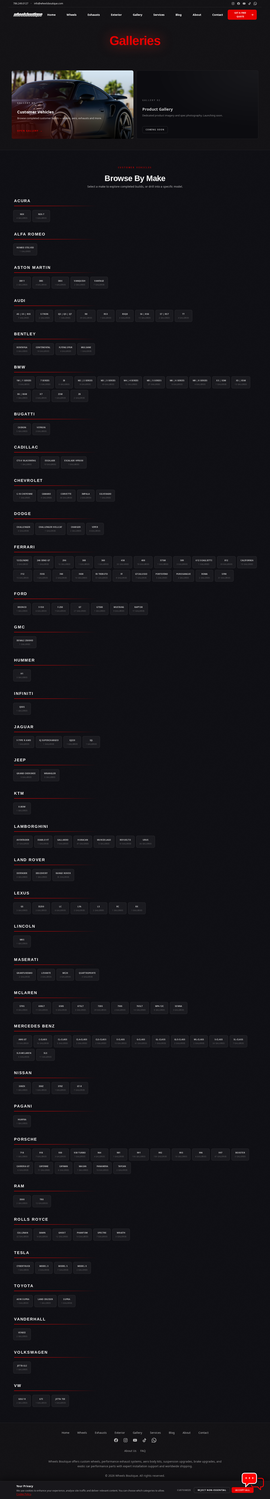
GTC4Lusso (141, 576)
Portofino (162, 576)
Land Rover (29, 860)
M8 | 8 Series (200, 382)
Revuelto (125, 841)
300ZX (22, 1088)
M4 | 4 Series (131, 382)
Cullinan (23, 1234)
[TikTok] (249, 3)
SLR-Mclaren (24, 1055)
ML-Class (199, 1041)
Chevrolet (28, 480)
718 (22, 1154)
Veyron (41, 429)
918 (41, 1154)
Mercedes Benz (34, 1026)
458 (123, 562)
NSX (22, 216)
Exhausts (94, 15)
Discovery (41, 875)
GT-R (79, 1088)
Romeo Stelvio (25, 249)
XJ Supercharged (49, 742)
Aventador (23, 841)
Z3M (60, 396)
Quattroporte (87, 975)
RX (136, 908)
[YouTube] (244, 3)
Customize (184, 1490)
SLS (46, 1055)
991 (138, 1154)
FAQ (143, 1451)
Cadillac (26, 447)
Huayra (22, 1121)
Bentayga (22, 349)
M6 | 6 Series (177, 382)
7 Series (45, 382)
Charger (75, 529)
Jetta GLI (22, 1367)
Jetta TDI (60, 1401)
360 (103, 562)
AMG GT (23, 1041)
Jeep (20, 760)
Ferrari (24, 547)
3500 (22, 1201)
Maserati (26, 959)
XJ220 (72, 742)
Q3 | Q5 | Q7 (65, 316)
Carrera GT (23, 1168)
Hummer (24, 660)
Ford (20, 594)
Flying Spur (66, 349)
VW (18, 1385)
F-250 (60, 609)
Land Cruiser (45, 1301)
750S (120, 1008)
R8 (86, 316)
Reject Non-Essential (212, 1490)
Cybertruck (23, 1268)
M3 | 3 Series (108, 382)
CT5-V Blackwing (26, 462)
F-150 (41, 609)
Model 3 (44, 1268)
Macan (82, 1168)
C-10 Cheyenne (25, 496)
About (197, 15)
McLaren (25, 993)
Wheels (71, 15)
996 (200, 1154)
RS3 (105, 316)
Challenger (23, 529)
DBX (60, 282)
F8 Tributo (101, 576)
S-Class (219, 1041)
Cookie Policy (23, 1494)
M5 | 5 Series (154, 382)
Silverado (105, 496)
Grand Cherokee (26, 775)
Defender (22, 875)
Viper (95, 529)
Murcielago (104, 841)
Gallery (137, 15)
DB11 (22, 282)
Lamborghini (31, 826)
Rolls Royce (31, 1219)
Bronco (22, 609)
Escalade (50, 462)
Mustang (118, 609)
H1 (22, 675)
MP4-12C (159, 1008)
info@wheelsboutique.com (48, 3)
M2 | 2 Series (85, 382)
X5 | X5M (241, 382)
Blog (179, 15)
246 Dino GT (43, 562)
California (247, 562)
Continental (43, 349)
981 (118, 1154)
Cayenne (44, 1168)
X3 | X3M (221, 382)
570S (22, 1008)
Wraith (121, 1234)
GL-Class (160, 1041)
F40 (61, 576)
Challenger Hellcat (50, 529)
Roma (204, 576)
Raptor (139, 609)
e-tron (44, 316)
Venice (22, 1334)
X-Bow (22, 808)
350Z (41, 1088)
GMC (19, 627)
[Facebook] (238, 3)
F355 (42, 576)
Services (158, 15)
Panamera (102, 1168)
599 (182, 562)
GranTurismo (24, 975)
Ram (19, 1186)
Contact (217, 15)
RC (117, 908)
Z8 (79, 396)
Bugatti (24, 414)
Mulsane (86, 349)
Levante (46, 975)
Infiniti (23, 693)
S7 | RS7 (164, 316)
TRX (42, 1201)
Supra (66, 1301)
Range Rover (63, 875)
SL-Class (238, 1041)
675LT (80, 1008)
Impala (85, 496)
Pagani (23, 1106)
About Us (130, 1451)
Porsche (25, 1139)
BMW (19, 367)
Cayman (63, 1168)
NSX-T (41, 216)
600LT (42, 1008)
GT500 (99, 609)
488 (143, 562)
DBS (41, 282)
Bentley (25, 334)
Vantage (99, 282)
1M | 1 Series (24, 382)
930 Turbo (80, 1154)
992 (160, 1154)
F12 (23, 576)
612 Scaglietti (204, 562)
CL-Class (62, 1041)
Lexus (22, 893)
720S (100, 1008)
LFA (79, 908)
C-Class (43, 1041)
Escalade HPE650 (73, 462)
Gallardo (63, 841)
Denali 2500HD (25, 642)
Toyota (24, 1286)
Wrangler (50, 775)
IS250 (41, 908)
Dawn (42, 1234)
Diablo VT (43, 841)
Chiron (22, 429)
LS (98, 908)
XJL (91, 742)
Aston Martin (32, 267)
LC (60, 908)
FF (121, 576)
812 (226, 562)
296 (64, 562)
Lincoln (24, 926)
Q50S (22, 709)
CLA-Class (81, 1041)
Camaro (46, 496)
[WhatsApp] (255, 3)
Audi (20, 300)
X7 (41, 396)
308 (84, 562)
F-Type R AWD (24, 742)
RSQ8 (124, 316)
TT (183, 316)
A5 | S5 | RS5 (24, 316)
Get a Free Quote (240, 14)
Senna (178, 1008)
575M (163, 562)
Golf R (22, 1401)
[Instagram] (233, 3)
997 (221, 1154)
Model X (82, 1268)
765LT (140, 1008)
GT (80, 609)
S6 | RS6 (145, 316)
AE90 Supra (23, 1301)
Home (51, 15)
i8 (64, 382)
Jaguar (24, 727)
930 (60, 1154)
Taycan (122, 1168)
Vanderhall (30, 1319)
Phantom (82, 1234)
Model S (63, 1268)
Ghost (62, 1234)
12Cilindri (23, 562)
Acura (22, 201)
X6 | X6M (22, 396)
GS (22, 908)
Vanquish (79, 282)
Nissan (23, 1073)
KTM (19, 793)
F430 (81, 576)
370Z (60, 1088)
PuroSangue (183, 576)
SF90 (224, 576)
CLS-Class (100, 1041)
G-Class (141, 1041)
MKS (22, 941)
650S (61, 1008)
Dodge (22, 513)
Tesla (21, 1252)
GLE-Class (179, 1041)
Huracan (83, 841)
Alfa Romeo (30, 234)
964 (99, 1154)
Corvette (66, 496)
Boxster (240, 1154)
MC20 (65, 975)
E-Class (121, 1041)
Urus (146, 841)
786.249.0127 (20, 3)
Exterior (116, 15)
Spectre (102, 1234)
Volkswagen (31, 1352)
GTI (41, 1401)
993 (181, 1154)
